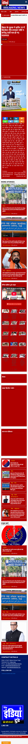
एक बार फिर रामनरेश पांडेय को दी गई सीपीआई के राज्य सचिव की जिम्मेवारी (7, 161)
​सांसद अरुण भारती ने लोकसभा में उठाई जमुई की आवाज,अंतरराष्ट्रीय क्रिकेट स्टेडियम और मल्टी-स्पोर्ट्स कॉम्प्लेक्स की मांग (17, 489)
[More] (21, 109)
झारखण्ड (16, 11)
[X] (10, 106)
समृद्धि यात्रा (8, 258)
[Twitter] (10, 109)
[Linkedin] (16, 106)
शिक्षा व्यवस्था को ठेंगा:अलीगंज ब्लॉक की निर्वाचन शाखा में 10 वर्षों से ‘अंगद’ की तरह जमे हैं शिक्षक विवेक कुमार (13, 229)
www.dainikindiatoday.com (14, 655)
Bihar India (13, 650)
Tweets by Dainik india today (8, 661)
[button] (16, 295)
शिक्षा (7, 226)
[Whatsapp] (5, 109)
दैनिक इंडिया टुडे (12, 41)
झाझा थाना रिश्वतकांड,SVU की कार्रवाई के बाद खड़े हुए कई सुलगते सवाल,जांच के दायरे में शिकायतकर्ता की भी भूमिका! (13, 197)
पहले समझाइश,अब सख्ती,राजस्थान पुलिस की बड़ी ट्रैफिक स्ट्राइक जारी (16, 452)
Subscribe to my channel (15, 291)
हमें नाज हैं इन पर (14, 484)
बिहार (11, 11)
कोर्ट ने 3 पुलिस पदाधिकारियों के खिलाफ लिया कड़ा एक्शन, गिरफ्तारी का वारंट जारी (20, 161)
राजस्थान (13, 448)
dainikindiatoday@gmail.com (12, 653)
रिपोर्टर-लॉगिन (4, 11)
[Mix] (21, 106)
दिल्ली (15, 482)
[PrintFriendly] (16, 109)
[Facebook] (5, 106)
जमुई (12, 482)
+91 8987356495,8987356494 (14, 651)
